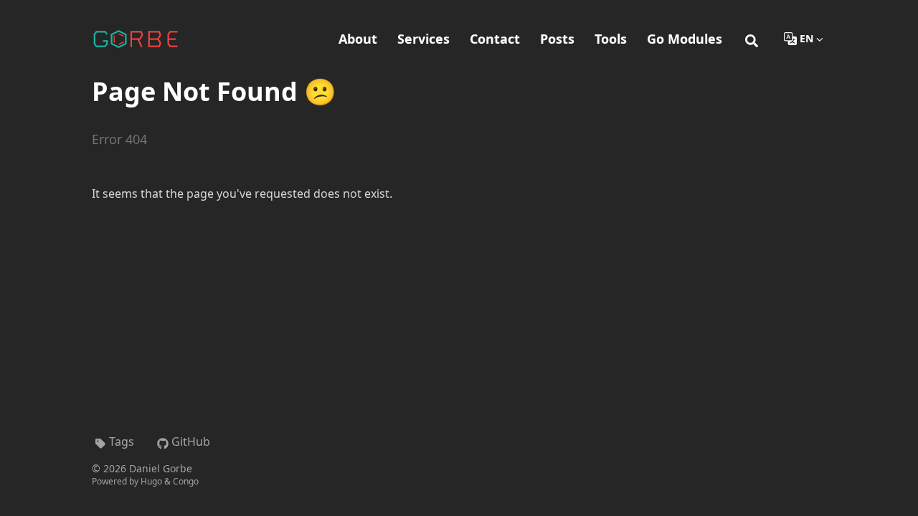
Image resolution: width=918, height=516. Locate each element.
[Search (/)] (751, 39)
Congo (186, 481)
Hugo (151, 481)
